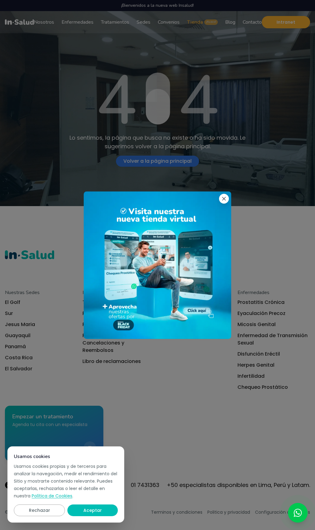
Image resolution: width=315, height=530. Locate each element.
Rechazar (39, 510)
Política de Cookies (52, 496)
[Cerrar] (224, 199)
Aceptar (92, 510)
